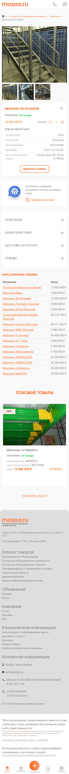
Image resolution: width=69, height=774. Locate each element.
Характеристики (18, 232)
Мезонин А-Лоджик (16, 335)
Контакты (7, 615)
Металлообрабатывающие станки (22, 581)
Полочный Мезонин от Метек (22, 287)
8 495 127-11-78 (15, 684)
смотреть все (33, 496)
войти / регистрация (19, 665)
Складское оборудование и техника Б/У (26, 561)
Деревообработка (13, 577)
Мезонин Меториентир (18, 351)
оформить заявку (34, 169)
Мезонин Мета (13, 293)
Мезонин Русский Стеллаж (21, 304)
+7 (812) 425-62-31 (17, 696)
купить (55, 469)
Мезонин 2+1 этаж (15, 341)
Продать (7, 594)
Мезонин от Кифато (16, 346)
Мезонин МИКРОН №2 (17, 362)
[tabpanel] (34, 220)
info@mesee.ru (15, 672)
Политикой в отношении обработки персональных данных (29, 755)
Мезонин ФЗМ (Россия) (18, 330)
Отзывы (11, 258)
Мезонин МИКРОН (15, 373)
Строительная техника (15, 573)
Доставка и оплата (21, 245)
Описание (13, 220)
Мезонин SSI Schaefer (17, 298)
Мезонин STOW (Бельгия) (19, 309)
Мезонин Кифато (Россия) (20, 324)
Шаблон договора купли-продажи (22, 648)
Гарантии (7, 640)
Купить (5, 598)
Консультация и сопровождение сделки (25, 632)
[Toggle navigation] (65, 4)
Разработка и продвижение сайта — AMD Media (25, 740)
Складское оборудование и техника (23, 565)
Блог (4, 619)
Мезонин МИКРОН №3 (17, 357)
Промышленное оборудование (20, 557)
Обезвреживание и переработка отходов (26, 569)
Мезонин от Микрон (16, 368)
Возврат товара (11, 644)
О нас (5, 611)
